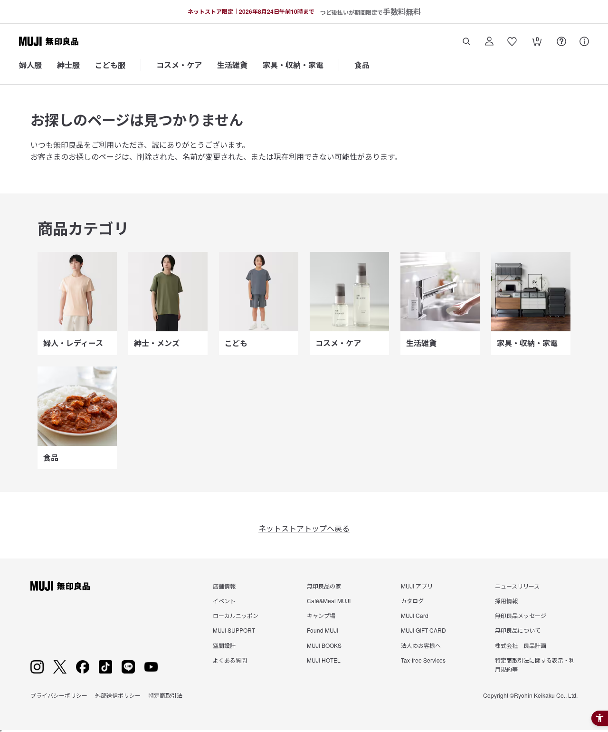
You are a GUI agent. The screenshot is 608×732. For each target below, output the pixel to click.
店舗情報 (224, 586)
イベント (224, 601)
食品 (362, 64)
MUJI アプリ (417, 586)
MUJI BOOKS (324, 645)
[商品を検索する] (466, 41)
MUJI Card (414, 615)
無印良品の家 (324, 586)
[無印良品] (60, 586)
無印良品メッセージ (520, 615)
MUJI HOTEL (324, 660)
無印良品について (518, 630)
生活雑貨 (232, 64)
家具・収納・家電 (293, 64)
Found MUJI (322, 630)
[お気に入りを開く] (512, 41)
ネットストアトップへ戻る (304, 528)
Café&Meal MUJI (329, 601)
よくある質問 (230, 660)
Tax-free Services (423, 660)
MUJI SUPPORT (234, 630)
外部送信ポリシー (118, 695)
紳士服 (68, 64)
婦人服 (30, 64)
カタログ (412, 601)
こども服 (110, 64)
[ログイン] (489, 41)
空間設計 (224, 645)
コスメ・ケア (179, 64)
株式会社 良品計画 (520, 645)
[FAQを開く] (561, 41)
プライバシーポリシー (58, 695)
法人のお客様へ (421, 645)
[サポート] (584, 41)
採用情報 (506, 601)
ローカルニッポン (235, 615)
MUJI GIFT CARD (423, 630)
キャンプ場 (321, 615)
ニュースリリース (517, 586)
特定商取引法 (165, 695)
